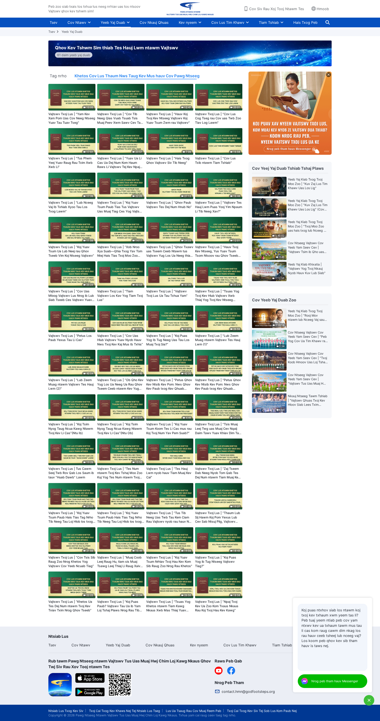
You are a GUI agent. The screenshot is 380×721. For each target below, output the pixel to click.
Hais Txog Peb (305, 22)
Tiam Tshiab (269, 22)
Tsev (53, 22)
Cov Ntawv (77, 22)
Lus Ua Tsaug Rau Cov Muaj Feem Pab (193, 711)
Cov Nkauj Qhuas (154, 22)
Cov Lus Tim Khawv (227, 22)
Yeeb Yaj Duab (113, 22)
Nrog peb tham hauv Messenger (334, 681)
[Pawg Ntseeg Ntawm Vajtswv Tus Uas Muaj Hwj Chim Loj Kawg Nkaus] (190, 9)
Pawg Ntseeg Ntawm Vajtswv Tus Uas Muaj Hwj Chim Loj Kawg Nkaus (126, 715)
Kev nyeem (188, 22)
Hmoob (323, 9)
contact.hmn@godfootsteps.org (248, 691)
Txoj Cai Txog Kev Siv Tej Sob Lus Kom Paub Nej (262, 711)
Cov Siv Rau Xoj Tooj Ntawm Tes (276, 9)
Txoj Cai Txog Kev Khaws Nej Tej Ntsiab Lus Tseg (124, 711)
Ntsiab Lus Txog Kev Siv (65, 711)
